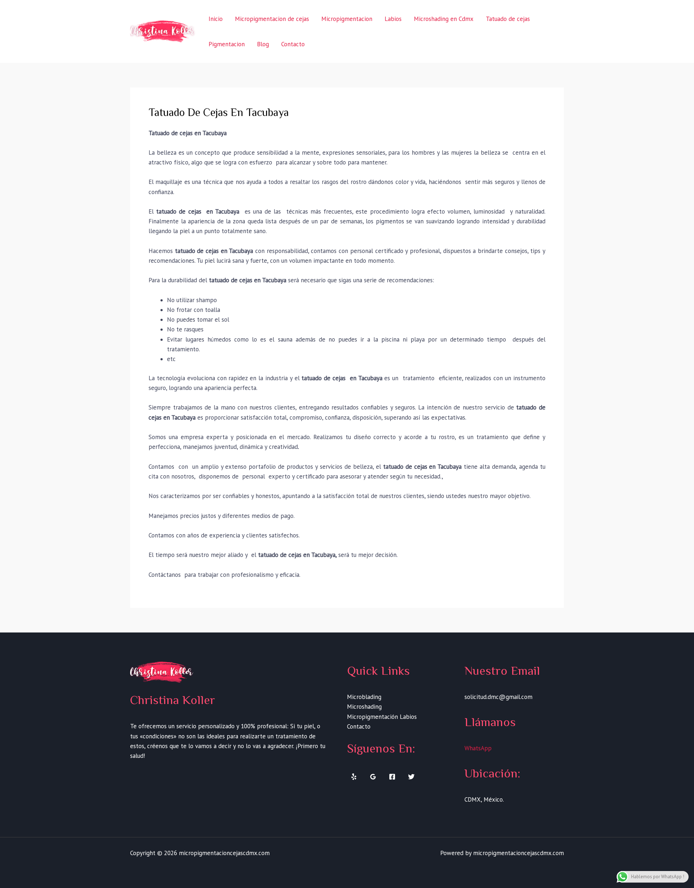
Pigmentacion (227, 44)
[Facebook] (392, 777)
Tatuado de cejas (508, 19)
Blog (263, 44)
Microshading (364, 707)
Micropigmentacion (346, 19)
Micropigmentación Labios (382, 717)
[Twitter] (411, 777)
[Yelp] (354, 777)
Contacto (293, 44)
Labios (393, 19)
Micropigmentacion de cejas (272, 19)
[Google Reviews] (373, 777)
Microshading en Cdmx (444, 19)
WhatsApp (478, 748)
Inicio (216, 19)
